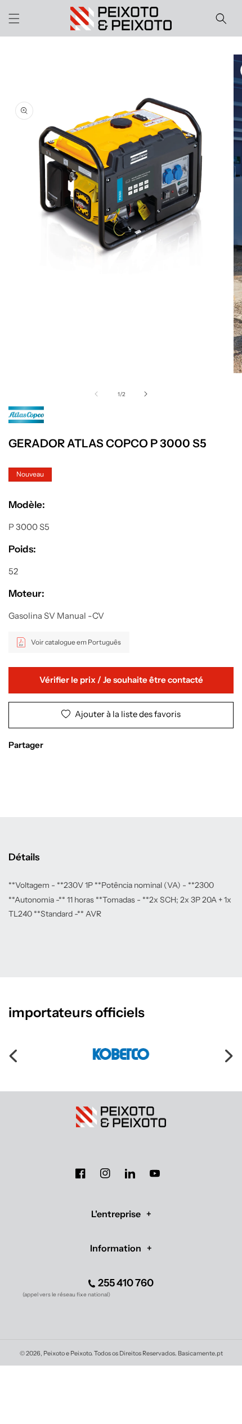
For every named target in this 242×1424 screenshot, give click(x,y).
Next (228, 1054)
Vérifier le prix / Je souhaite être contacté (121, 679)
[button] (14, 18)
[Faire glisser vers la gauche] (96, 394)
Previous (14, 1054)
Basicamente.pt (200, 1353)
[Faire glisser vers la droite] (145, 394)
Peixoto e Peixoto (67, 1353)
